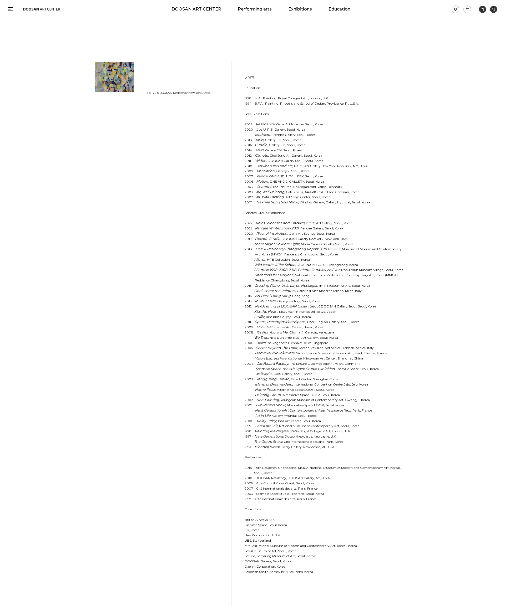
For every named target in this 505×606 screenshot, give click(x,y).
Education (339, 9)
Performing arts (255, 9)
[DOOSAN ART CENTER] (41, 9)
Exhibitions (300, 9)
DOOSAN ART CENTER (196, 9)
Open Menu (10, 9)
